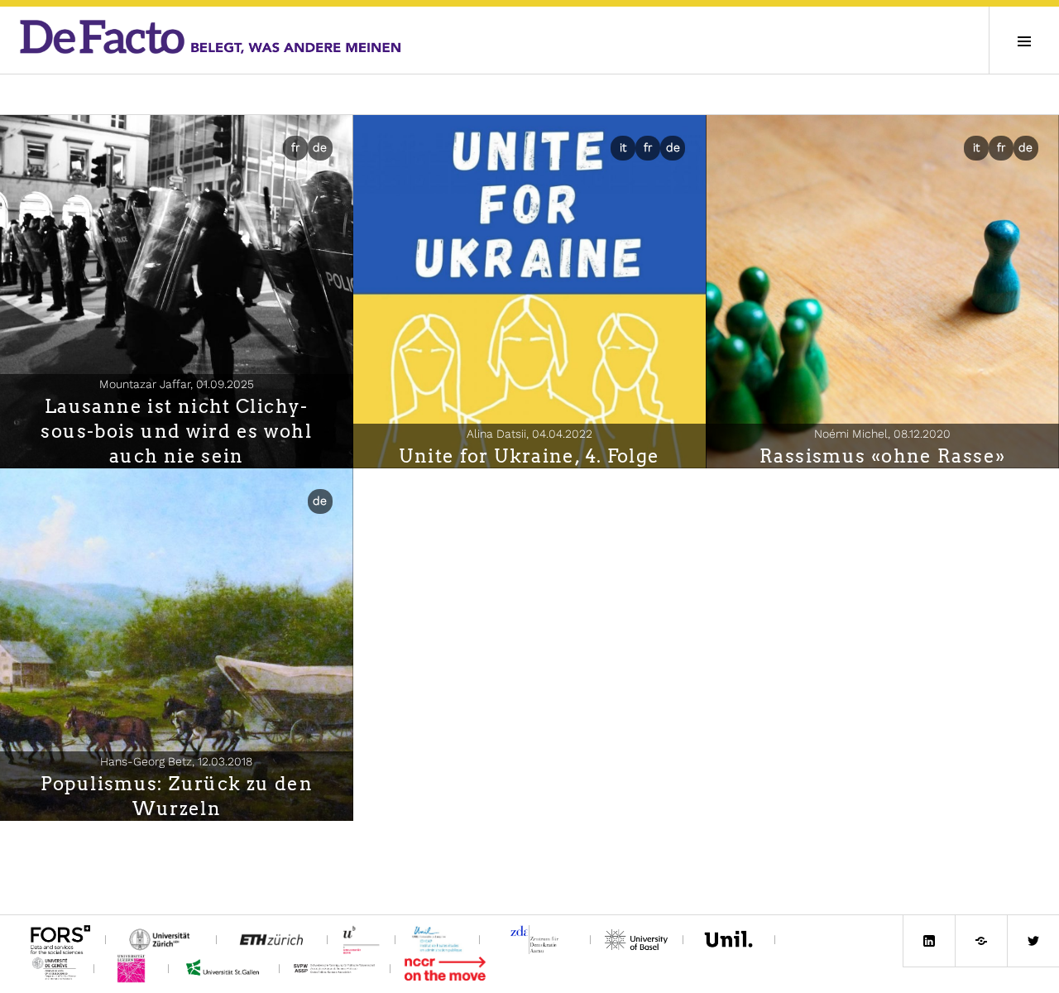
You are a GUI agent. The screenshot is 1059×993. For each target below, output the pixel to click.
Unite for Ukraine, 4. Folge (529, 456)
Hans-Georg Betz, (176, 761)
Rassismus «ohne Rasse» (882, 456)
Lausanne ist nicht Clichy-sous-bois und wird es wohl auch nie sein (176, 431)
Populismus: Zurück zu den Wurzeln (177, 796)
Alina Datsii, (529, 433)
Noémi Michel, (882, 433)
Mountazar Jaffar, (176, 384)
